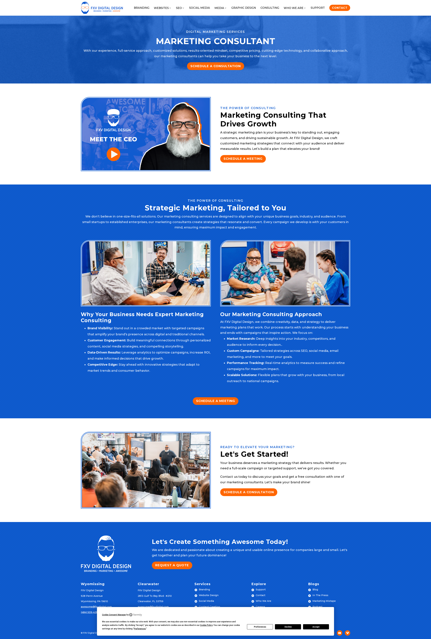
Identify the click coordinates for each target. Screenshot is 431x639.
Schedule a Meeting (243, 159)
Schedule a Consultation (215, 66)
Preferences (260, 627)
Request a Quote (172, 565)
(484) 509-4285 (90, 612)
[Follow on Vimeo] (347, 633)
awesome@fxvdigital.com (96, 606)
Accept (316, 627)
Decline (288, 627)
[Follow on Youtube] (339, 633)
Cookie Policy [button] (206, 625)
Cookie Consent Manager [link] (114, 615)
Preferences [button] (140, 629)
